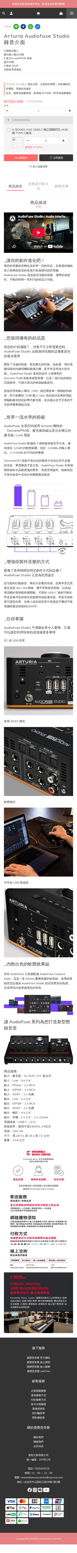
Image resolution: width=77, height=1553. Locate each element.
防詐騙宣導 (38, 1413)
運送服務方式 (38, 1395)
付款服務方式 (38, 1399)
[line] (16, 26)
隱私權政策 (38, 1417)
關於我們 (38, 1437)
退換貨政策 (38, 1408)
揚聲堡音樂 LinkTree (38, 1371)
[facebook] (23, 26)
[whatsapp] (30, 26)
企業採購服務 (38, 1390)
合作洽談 (38, 1446)
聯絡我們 (38, 1441)
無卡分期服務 (38, 1404)
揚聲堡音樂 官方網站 (38, 1357)
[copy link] (37, 26)
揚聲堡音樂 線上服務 (38, 1366)
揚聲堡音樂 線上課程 (38, 1362)
